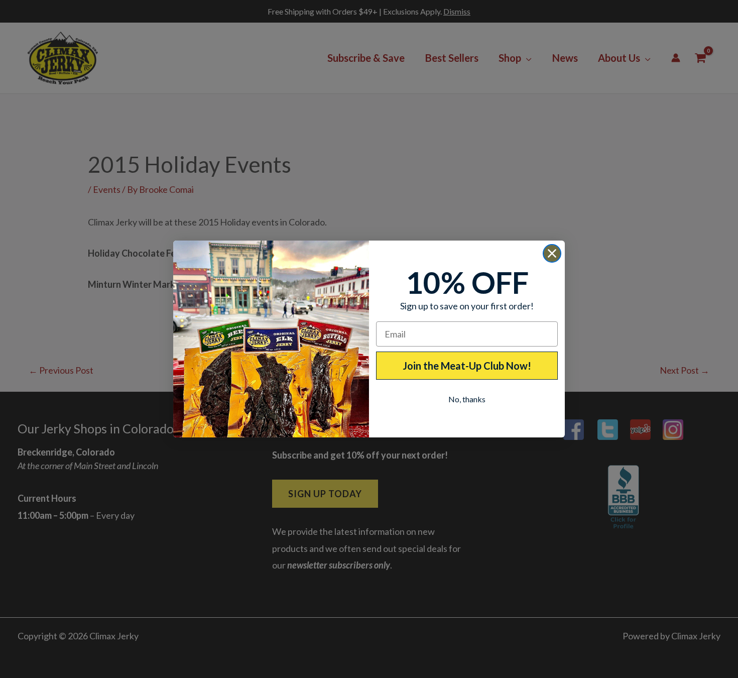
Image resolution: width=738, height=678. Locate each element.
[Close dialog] (552, 253)
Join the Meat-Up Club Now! (467, 366)
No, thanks (466, 399)
